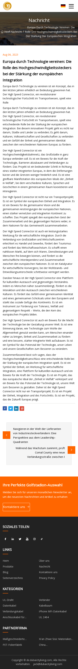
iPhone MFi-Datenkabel (53, 611)
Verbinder (44, 600)
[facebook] (5, 539)
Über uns (44, 560)
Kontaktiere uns (14, 507)
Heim (6, 31)
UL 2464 (44, 617)
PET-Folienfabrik (12, 644)
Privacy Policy (47, 578)
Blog (5, 572)
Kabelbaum (45, 605)
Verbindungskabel (13, 611)
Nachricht (16, 31)
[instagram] (34, 539)
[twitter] (20, 539)
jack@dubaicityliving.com (47, 664)
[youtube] (27, 539)
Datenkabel (9, 605)
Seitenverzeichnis (13, 578)
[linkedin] (12, 539)
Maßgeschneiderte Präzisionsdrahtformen (16, 639)
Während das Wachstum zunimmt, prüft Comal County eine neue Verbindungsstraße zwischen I (40, 452)
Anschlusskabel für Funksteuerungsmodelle (17, 617)
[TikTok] (41, 539)
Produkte (8, 566)
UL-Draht (8, 600)
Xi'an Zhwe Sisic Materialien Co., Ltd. (55, 639)
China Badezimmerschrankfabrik (54, 645)
